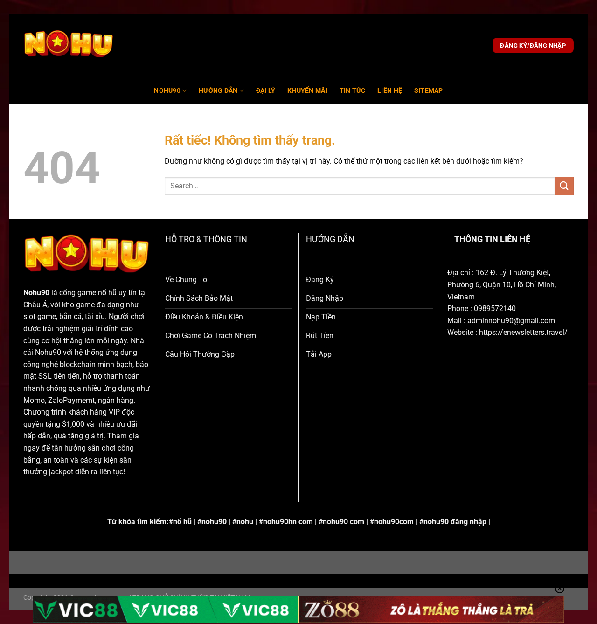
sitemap (428, 91)
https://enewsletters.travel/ (523, 332)
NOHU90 (167, 91)
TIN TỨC (353, 91)
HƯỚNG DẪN (218, 91)
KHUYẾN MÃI (307, 91)
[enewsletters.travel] (68, 45)
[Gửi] (564, 186)
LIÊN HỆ (389, 91)
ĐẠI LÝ (266, 91)
